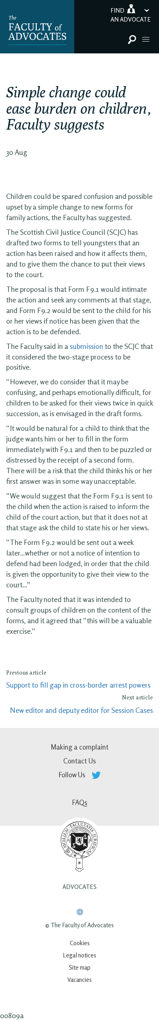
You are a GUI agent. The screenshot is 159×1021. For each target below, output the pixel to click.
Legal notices (79, 955)
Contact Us (79, 760)
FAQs (79, 802)
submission (86, 346)
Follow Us (73, 774)
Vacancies (79, 980)
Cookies (80, 943)
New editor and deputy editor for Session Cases (81, 710)
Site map (80, 967)
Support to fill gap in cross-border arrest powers (78, 684)
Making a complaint (79, 747)
